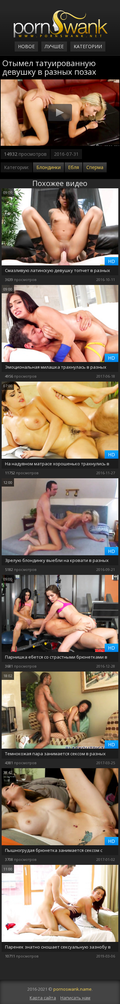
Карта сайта (43, 998)
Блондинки (48, 167)
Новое (26, 46)
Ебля (73, 167)
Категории (88, 46)
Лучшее (54, 46)
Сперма (94, 167)
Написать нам (75, 998)
